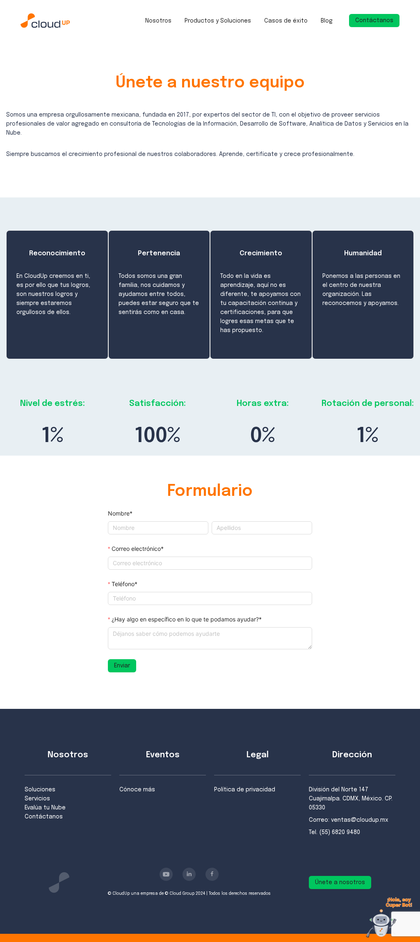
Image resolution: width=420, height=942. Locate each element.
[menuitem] (158, 20)
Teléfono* (124, 583)
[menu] (239, 20)
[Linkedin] (189, 874)
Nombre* (120, 513)
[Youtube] (166, 874)
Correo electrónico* (138, 548)
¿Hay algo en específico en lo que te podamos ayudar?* (187, 619)
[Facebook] (212, 874)
